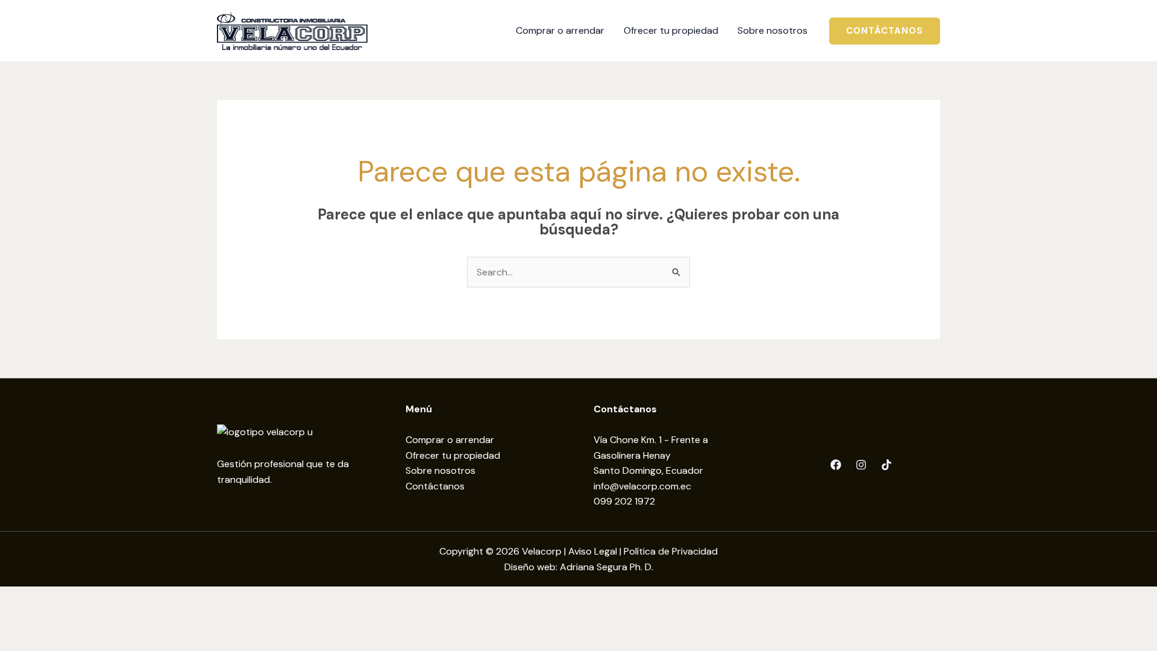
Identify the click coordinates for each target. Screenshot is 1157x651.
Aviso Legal (592, 551)
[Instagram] (861, 464)
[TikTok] (886, 464)
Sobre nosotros (440, 470)
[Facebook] (835, 464)
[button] (884, 31)
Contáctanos (435, 486)
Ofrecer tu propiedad (453, 455)
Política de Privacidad (671, 551)
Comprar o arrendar (450, 439)
